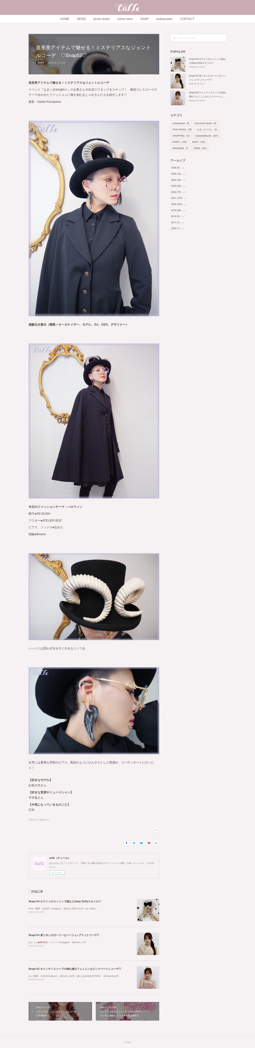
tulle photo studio (205, 123)
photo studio (102, 18)
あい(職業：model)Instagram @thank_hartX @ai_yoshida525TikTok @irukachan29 (73, 975)
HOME (64, 18)
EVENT (179, 141)
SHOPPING (181, 135)
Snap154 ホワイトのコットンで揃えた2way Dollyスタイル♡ (65, 901)
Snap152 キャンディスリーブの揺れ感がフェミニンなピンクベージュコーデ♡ (75, 968)
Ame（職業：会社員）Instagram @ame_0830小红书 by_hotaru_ (63, 908)
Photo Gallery (182, 129)
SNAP (144, 18)
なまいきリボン (207, 129)
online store (125, 18)
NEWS (81, 18)
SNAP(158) (33, 819)
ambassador (164, 18)
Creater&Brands (206, 135)
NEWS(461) (44, 819)
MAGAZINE (180, 148)
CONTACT (187, 18)
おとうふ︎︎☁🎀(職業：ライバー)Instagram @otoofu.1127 (57, 942)
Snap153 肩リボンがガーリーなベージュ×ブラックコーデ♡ (64, 935)
